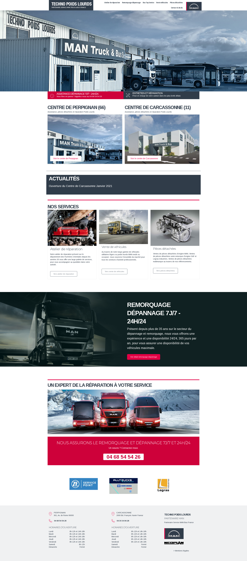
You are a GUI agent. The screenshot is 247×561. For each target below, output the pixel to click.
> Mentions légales (181, 551)
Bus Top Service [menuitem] (148, 2)
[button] (143, 357)
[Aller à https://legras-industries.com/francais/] (163, 485)
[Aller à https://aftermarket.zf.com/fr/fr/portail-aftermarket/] (83, 484)
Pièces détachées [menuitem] (176, 2)
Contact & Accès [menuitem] (177, 7)
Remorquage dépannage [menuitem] (131, 2)
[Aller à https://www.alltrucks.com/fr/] (123, 486)
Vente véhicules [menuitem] (162, 2)
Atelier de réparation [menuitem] (112, 2)
